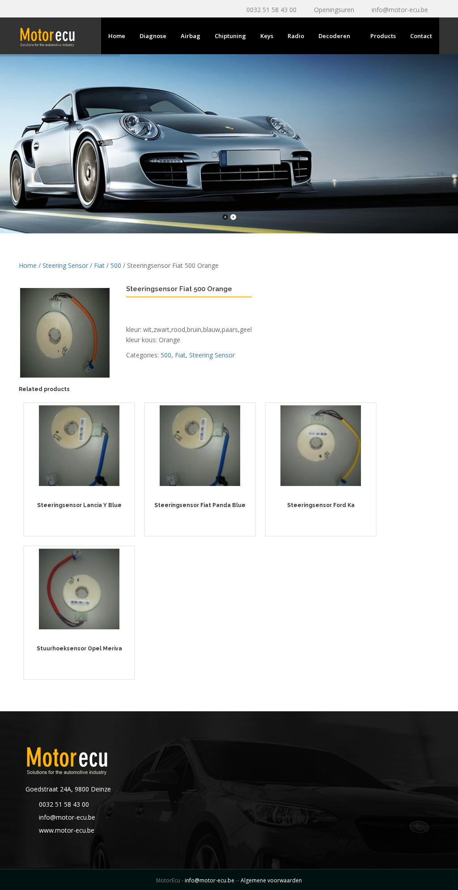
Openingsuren (334, 9)
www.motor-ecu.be (66, 830)
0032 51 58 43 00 (271, 9)
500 (115, 265)
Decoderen (334, 36)
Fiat (99, 265)
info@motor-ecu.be (400, 9)
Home (116, 36)
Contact (421, 36)
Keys (266, 36)
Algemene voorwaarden (271, 880)
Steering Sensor (65, 265)
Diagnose (153, 36)
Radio (296, 36)
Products (383, 36)
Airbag (190, 36)
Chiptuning (230, 36)
